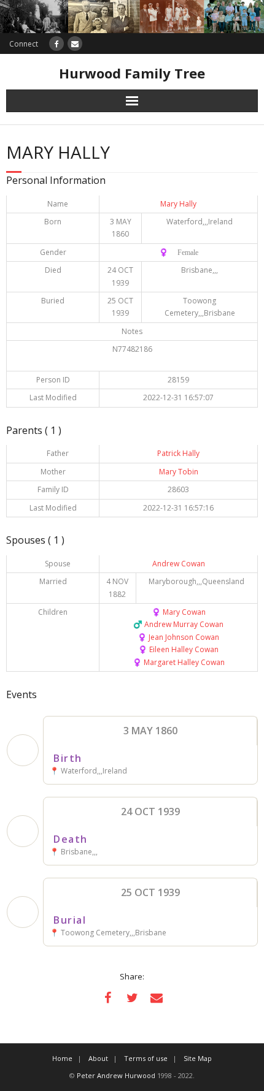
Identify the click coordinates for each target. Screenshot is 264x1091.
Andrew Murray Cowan (178, 624)
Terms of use (146, 1058)
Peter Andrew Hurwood (116, 1075)
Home (62, 1058)
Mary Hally (178, 204)
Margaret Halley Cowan (179, 662)
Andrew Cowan (178, 563)
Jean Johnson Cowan (178, 637)
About (98, 1058)
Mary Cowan (179, 612)
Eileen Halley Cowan (178, 649)
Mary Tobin (178, 471)
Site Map (198, 1058)
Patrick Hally (178, 453)
